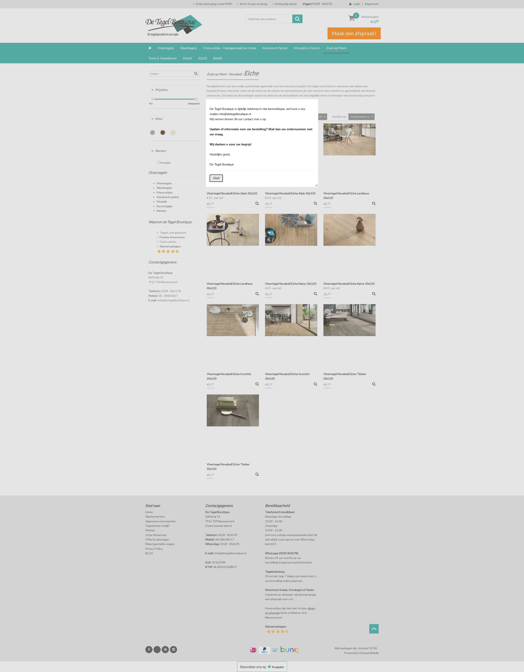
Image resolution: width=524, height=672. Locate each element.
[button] (216, 178)
